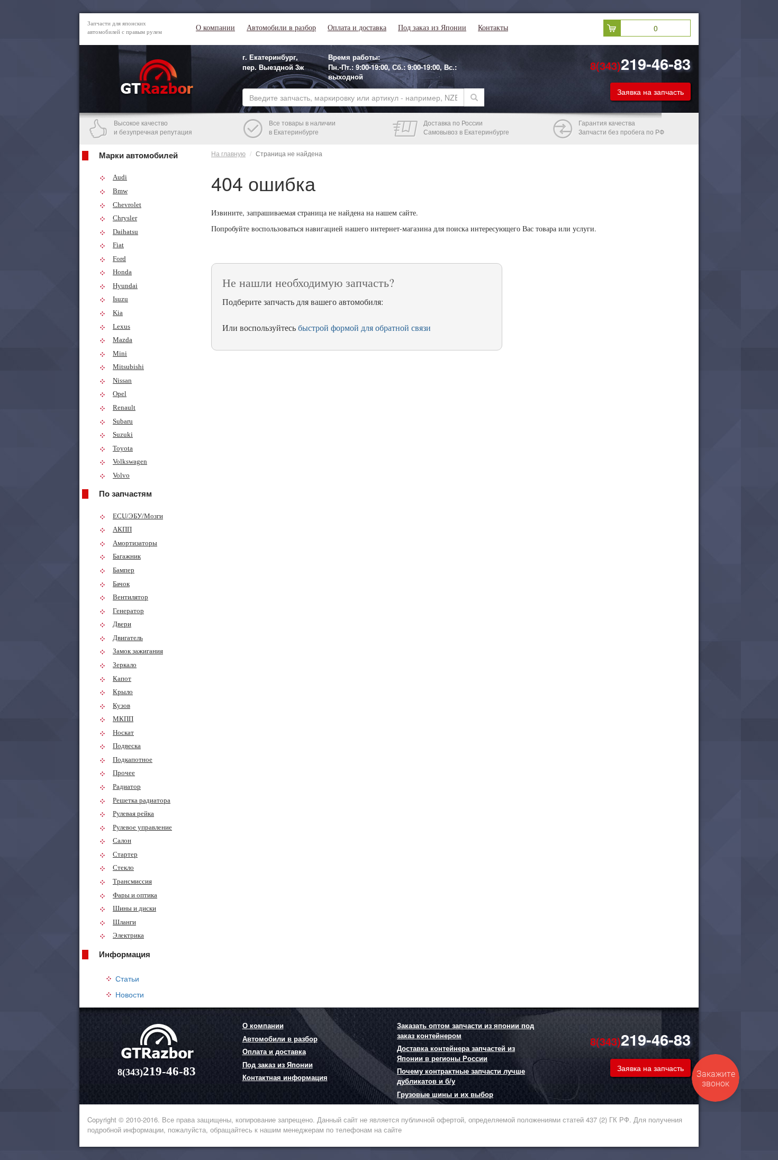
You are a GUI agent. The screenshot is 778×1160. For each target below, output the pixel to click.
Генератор (128, 611)
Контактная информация (285, 1077)
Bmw (120, 191)
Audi (120, 177)
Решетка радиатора (141, 800)
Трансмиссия (132, 881)
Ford (119, 259)
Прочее (124, 773)
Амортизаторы (135, 543)
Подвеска (127, 746)
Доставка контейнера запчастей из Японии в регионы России (456, 1053)
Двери (122, 624)
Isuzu (120, 299)
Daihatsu (125, 232)
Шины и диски (134, 908)
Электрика (128, 935)
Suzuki (123, 434)
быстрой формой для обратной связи (364, 327)
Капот (122, 678)
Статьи (127, 978)
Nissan (122, 380)
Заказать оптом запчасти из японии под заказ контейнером (465, 1030)
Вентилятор (130, 597)
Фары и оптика (135, 895)
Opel (119, 394)
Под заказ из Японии (432, 28)
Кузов (121, 705)
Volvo (121, 475)
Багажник (127, 556)
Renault (124, 407)
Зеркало (125, 665)
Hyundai (125, 286)
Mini (120, 353)
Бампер (123, 570)
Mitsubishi (128, 367)
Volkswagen (130, 461)
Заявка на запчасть (650, 91)
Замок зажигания (138, 651)
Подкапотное (132, 759)
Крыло (123, 692)
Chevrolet (127, 205)
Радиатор (127, 786)
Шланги (124, 922)
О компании (215, 28)
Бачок (121, 584)
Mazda (122, 340)
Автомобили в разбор (281, 28)
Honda (122, 272)
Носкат (123, 732)
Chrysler (125, 218)
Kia (118, 313)
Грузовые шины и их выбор (445, 1094)
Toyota (123, 448)
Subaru (123, 421)
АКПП (122, 529)
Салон (122, 840)
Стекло (123, 867)
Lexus (121, 326)
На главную (228, 153)
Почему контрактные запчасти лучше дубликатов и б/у (461, 1076)
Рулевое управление (142, 827)
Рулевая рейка (133, 813)
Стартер (125, 854)
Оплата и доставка (357, 28)
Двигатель (128, 638)
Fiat (118, 245)
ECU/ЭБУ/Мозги (138, 516)
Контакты (493, 28)
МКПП (123, 719)
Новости (129, 994)
